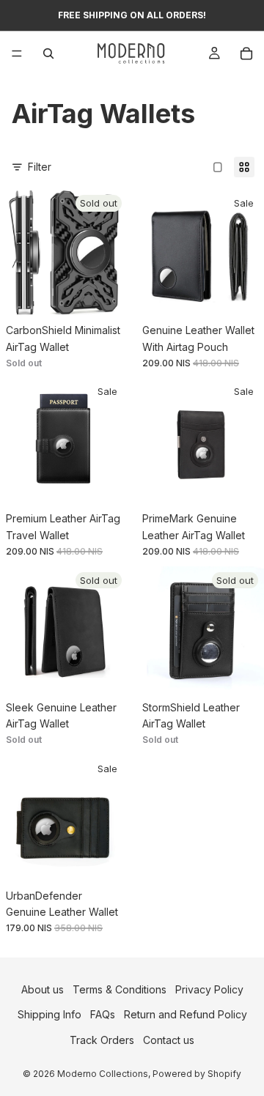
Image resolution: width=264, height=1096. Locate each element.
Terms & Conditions (119, 989)
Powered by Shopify (197, 1073)
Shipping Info (49, 1015)
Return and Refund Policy (185, 1015)
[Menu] (17, 53)
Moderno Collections (102, 1073)
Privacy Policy (209, 989)
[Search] (48, 53)
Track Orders (102, 1040)
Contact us (168, 1040)
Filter (39, 166)
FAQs (102, 1015)
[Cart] (246, 53)
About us (42, 989)
